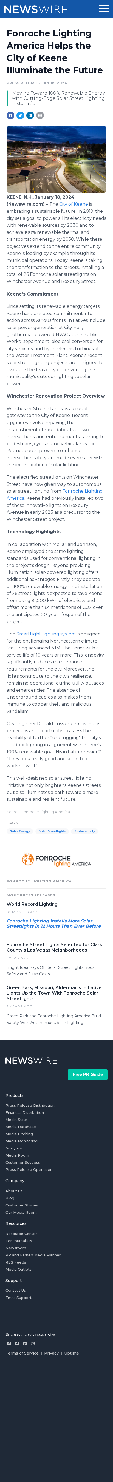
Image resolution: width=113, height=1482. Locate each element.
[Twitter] (17, 1343)
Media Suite (16, 1119)
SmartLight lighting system (46, 634)
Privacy (51, 1353)
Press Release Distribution (30, 1105)
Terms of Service (22, 1353)
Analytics (13, 1148)
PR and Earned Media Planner (33, 1255)
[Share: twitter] (20, 115)
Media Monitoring (21, 1141)
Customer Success (22, 1162)
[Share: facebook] (10, 115)
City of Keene (73, 204)
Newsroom (15, 1248)
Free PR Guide (88, 1074)
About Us (13, 1191)
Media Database (20, 1127)
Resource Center (21, 1233)
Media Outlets (18, 1269)
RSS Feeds (15, 1262)
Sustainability (84, 831)
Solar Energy (20, 831)
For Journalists (18, 1241)
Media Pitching (19, 1134)
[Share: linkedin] (30, 115)
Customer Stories (21, 1205)
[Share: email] (40, 115)
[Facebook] (9, 1343)
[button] (104, 8)
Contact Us (15, 1290)
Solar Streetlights (52, 831)
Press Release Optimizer (28, 1169)
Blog (9, 1198)
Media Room (17, 1155)
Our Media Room (21, 1212)
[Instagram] (33, 1343)
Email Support (18, 1297)
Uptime (71, 1353)
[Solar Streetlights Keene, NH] (56, 191)
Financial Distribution (24, 1112)
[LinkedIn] (25, 1343)
